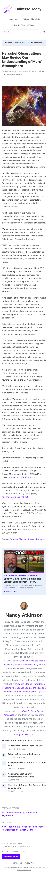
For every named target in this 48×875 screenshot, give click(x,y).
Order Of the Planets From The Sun (25, 745)
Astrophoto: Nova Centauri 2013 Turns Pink (27, 764)
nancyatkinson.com (24, 734)
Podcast (26, 19)
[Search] (44, 32)
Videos (18, 19)
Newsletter (35, 19)
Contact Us (17, 863)
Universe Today (28, 9)
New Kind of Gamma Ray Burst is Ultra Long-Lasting (27, 786)
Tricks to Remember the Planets (24, 754)
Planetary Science (14, 74)
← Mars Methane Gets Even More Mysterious (19, 814)
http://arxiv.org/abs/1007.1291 (21, 477)
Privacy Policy (29, 863)
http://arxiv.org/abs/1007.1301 (15, 497)
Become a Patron (11, 856)
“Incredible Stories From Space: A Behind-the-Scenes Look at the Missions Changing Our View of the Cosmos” (24, 688)
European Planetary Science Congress (27, 539)
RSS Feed (30, 25)
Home (10, 19)
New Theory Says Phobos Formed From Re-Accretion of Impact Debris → (22, 828)
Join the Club (19, 25)
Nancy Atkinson (10, 71)
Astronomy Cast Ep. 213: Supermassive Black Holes (21, 775)
